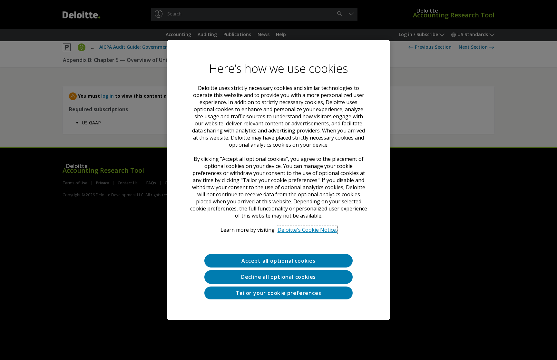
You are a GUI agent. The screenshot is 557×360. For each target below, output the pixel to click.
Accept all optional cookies (278, 260)
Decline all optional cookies (278, 276)
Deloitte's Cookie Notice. (307, 229)
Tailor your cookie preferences (278, 293)
